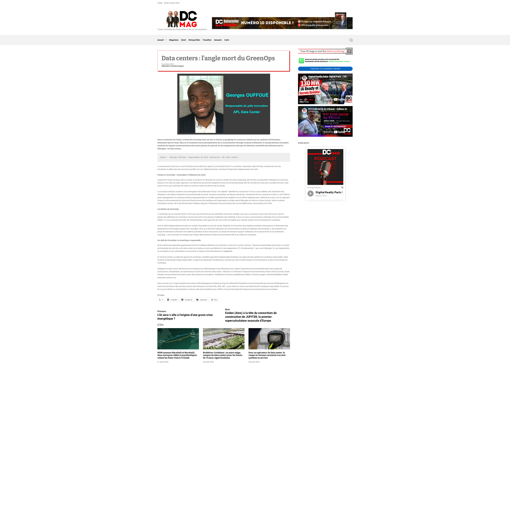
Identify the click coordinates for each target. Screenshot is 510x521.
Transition (207, 40)
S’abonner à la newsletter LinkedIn (325, 69)
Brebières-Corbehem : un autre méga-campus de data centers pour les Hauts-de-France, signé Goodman (223, 355)
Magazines (173, 40)
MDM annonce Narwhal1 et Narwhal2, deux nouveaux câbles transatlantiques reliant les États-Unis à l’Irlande (177, 355)
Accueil (160, 40)
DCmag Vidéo (194, 40)
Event (183, 40)
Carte (226, 40)
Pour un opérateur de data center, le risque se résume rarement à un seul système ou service (266, 355)
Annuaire (218, 40)
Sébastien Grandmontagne (173, 66)
